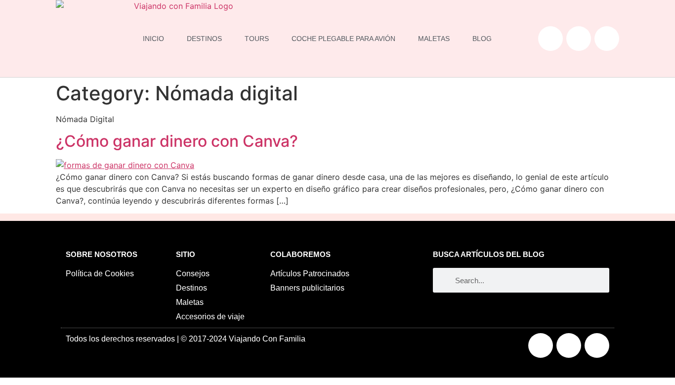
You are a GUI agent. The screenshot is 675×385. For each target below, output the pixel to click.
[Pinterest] (606, 38)
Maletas (434, 39)
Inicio (153, 39)
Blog (482, 39)
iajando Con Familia (269, 339)
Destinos (204, 39)
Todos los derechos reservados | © (127, 339)
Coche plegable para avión (343, 39)
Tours (257, 39)
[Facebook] (550, 38)
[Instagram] (578, 38)
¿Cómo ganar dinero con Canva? (177, 141)
